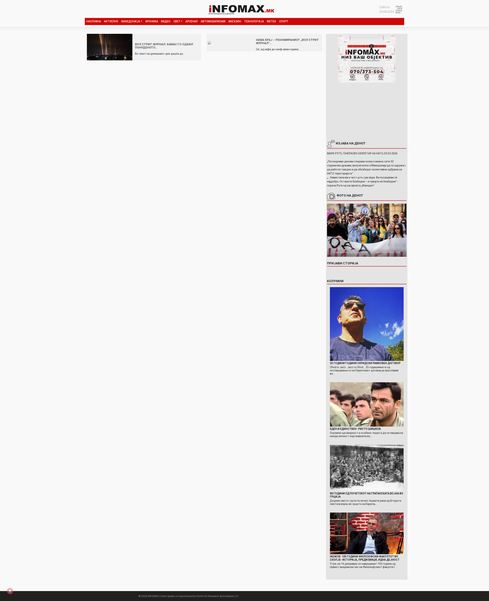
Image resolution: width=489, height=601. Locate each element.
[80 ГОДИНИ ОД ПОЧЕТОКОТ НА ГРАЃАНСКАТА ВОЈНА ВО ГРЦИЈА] (367, 468)
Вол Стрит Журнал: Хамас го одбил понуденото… (164, 46)
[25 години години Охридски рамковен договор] (367, 324)
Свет (176, 21)
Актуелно (111, 21)
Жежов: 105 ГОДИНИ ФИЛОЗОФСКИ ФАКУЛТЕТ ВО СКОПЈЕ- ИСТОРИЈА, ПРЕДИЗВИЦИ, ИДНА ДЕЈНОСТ (364, 558)
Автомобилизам (213, 21)
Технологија (254, 21)
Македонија (130, 21)
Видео (165, 21)
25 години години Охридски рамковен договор (365, 363)
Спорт (283, 21)
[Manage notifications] (10, 591)
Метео (271, 21)
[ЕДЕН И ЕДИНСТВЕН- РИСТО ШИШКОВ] (367, 404)
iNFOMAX (153, 596)
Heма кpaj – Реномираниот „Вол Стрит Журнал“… (287, 41)
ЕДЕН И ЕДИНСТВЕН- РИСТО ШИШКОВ (355, 428)
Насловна (93, 21)
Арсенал (191, 21)
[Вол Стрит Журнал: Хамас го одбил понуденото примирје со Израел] (109, 47)
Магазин (234, 21)
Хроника (151, 21)
